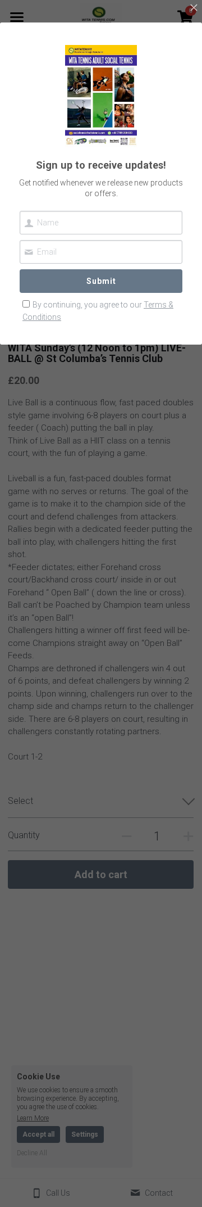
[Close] (193, 8)
